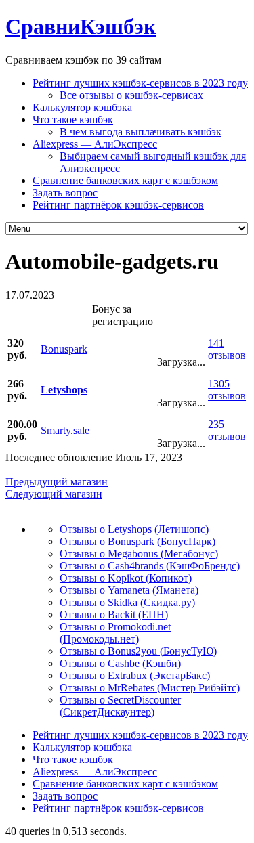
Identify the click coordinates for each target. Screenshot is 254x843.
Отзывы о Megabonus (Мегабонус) (139, 553)
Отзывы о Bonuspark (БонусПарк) (137, 541)
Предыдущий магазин (56, 482)
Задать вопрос (65, 192)
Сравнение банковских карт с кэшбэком (125, 180)
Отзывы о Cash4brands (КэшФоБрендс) (150, 565)
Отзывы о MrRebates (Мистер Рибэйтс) (150, 687)
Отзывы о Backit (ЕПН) (114, 614)
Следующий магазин (53, 494)
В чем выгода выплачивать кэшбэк (140, 131)
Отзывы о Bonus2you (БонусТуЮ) (138, 651)
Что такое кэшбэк (73, 119)
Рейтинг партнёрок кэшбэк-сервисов (118, 205)
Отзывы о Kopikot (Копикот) (126, 578)
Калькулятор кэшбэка (82, 107)
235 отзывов (227, 430)
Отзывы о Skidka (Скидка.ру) (127, 602)
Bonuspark (64, 349)
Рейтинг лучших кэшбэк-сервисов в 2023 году (140, 83)
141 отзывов (227, 349)
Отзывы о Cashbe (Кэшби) (120, 663)
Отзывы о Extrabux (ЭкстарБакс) (135, 675)
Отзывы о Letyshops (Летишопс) (134, 529)
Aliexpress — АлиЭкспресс (95, 144)
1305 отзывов (227, 390)
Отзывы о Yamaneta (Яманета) (129, 590)
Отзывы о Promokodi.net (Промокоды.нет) (115, 633)
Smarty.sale (65, 430)
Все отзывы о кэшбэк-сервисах (131, 95)
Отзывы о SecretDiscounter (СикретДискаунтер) (120, 706)
